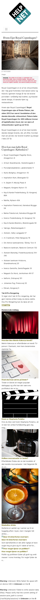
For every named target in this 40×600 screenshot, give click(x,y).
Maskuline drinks (9, 525)
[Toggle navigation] (6, 29)
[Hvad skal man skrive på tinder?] (20, 364)
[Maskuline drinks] (20, 496)
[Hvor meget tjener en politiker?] (20, 548)
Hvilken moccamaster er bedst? (15, 458)
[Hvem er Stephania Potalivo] (20, 404)
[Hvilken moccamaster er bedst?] (20, 443)
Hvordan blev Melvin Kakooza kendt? (17, 340)
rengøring (6, 305)
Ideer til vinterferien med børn (14, 540)
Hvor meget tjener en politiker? (15, 551)
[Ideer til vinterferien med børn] (20, 536)
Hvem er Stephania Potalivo (13, 419)
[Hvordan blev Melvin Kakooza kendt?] (20, 325)
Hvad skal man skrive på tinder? (15, 380)
